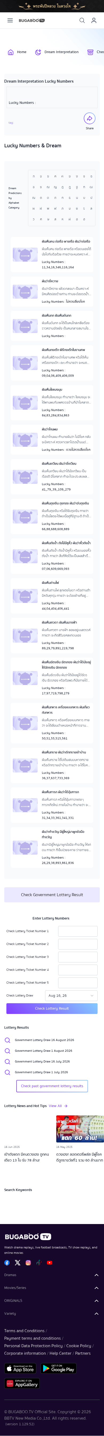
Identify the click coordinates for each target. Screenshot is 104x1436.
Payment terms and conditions (32, 1338)
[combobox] (71, 995)
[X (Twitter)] (17, 1262)
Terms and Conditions (24, 1330)
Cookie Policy (78, 1345)
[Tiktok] (39, 1262)
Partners (83, 1353)
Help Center (60, 1353)
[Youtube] (49, 1262)
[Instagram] (28, 1262)
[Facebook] (7, 1262)
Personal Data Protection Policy (33, 1345)
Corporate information (25, 1353)
